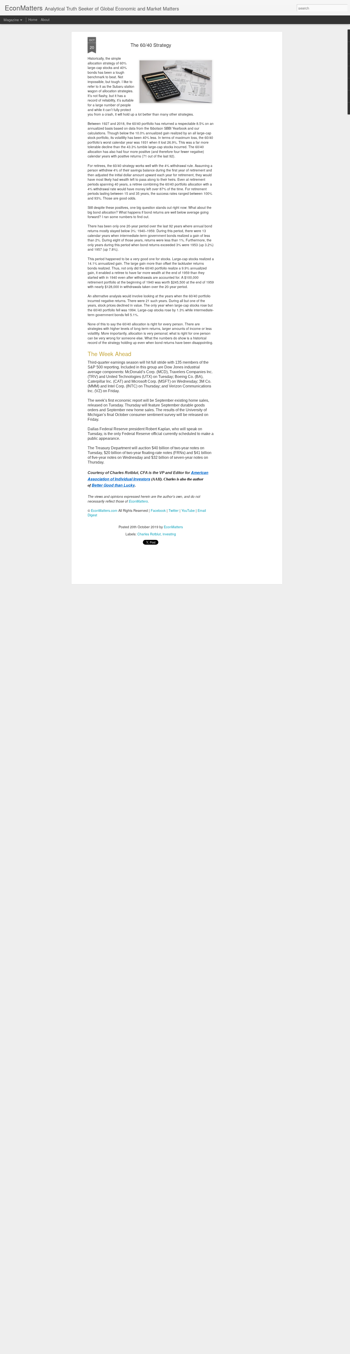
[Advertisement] (240, 112)
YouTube (188, 510)
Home (32, 19)
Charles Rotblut (149, 534)
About (45, 19)
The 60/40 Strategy (150, 44)
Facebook (158, 510)
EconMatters (173, 526)
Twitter (174, 510)
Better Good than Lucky (113, 485)
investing (169, 534)
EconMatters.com (104, 510)
